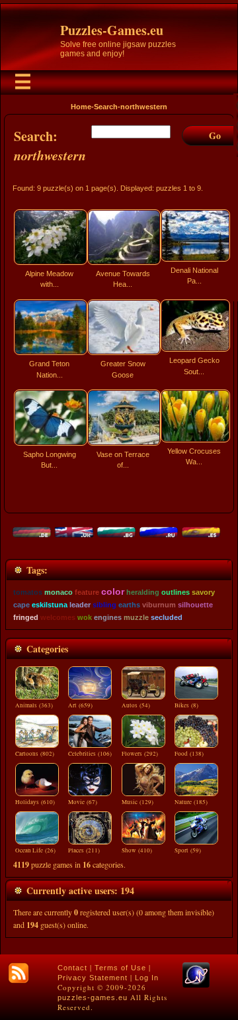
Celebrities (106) (90, 754)
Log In (147, 978)
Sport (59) (188, 850)
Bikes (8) (186, 705)
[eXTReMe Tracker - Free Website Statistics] (196, 985)
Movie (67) (82, 802)
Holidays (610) (35, 802)
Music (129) (137, 802)
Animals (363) (34, 705)
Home (81, 107)
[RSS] (18, 973)
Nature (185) (191, 802)
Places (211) (84, 850)
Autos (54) (136, 705)
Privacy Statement (93, 978)
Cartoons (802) (34, 754)
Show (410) (137, 850)
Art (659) (80, 705)
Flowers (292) (140, 754)
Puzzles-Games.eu (111, 30)
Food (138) (189, 754)
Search (106, 107)
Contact (72, 968)
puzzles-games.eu (93, 997)
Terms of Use (120, 968)
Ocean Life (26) (35, 850)
